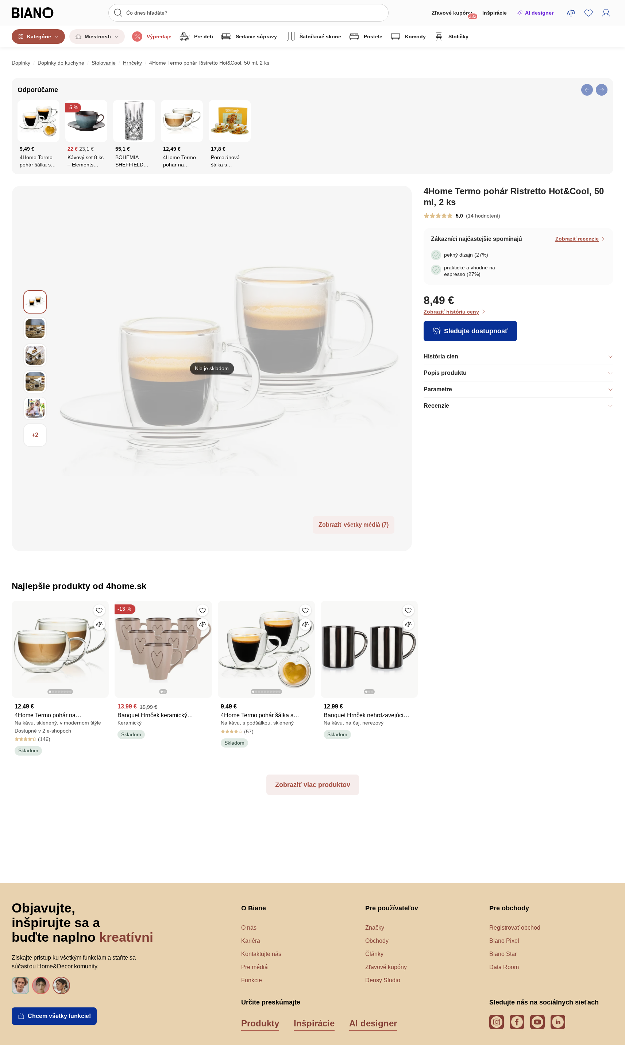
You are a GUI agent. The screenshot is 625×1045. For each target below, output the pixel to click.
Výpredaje (159, 36)
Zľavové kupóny (454, 14)
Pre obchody (509, 908)
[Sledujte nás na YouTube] (537, 1022)
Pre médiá (254, 967)
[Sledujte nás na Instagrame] (496, 1022)
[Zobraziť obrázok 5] (35, 408)
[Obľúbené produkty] (588, 12)
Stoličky (458, 36)
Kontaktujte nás (261, 954)
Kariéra (250, 941)
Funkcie (251, 980)
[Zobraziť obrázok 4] (35, 381)
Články (374, 954)
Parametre (438, 389)
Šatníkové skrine (320, 36)
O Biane (253, 908)
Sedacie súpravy (256, 36)
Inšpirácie (494, 13)
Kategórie (39, 36)
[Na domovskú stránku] (41, 13)
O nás (248, 928)
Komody (415, 36)
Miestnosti (98, 36)
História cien (441, 356)
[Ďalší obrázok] (103, 647)
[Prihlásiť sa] (606, 12)
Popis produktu (445, 373)
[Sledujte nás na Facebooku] (517, 1022)
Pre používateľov (391, 908)
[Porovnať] (99, 624)
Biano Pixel (504, 941)
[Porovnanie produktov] (571, 12)
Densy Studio (382, 980)
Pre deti (203, 36)
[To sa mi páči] (99, 610)
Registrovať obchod (514, 928)
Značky (374, 928)
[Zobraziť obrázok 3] (35, 355)
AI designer (539, 13)
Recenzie (436, 406)
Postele (373, 36)
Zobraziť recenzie (577, 239)
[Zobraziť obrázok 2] (35, 328)
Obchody (377, 941)
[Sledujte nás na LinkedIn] (558, 1022)
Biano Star (503, 954)
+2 (35, 435)
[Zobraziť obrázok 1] (35, 302)
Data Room (504, 967)
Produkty (260, 1023)
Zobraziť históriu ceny (451, 312)
